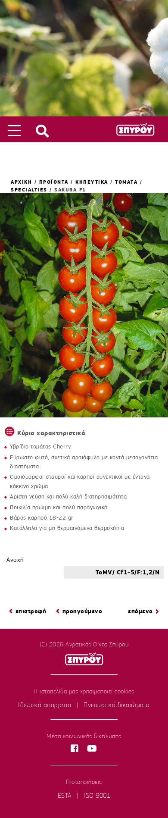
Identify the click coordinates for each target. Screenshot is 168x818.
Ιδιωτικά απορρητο (45, 705)
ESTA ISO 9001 (84, 795)
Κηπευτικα (91, 182)
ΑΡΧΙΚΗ (21, 182)
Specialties (29, 190)
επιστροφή (31, 611)
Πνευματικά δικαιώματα (117, 705)
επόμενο (140, 611)
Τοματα (126, 182)
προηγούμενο (82, 611)
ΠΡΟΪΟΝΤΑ (53, 182)
